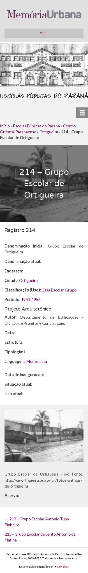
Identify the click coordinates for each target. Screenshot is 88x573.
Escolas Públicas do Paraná (36, 125)
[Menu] (82, 112)
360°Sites (63, 566)
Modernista (36, 361)
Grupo (70, 289)
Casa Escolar (53, 289)
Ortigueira (48, 131)
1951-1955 (30, 299)
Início (5, 125)
